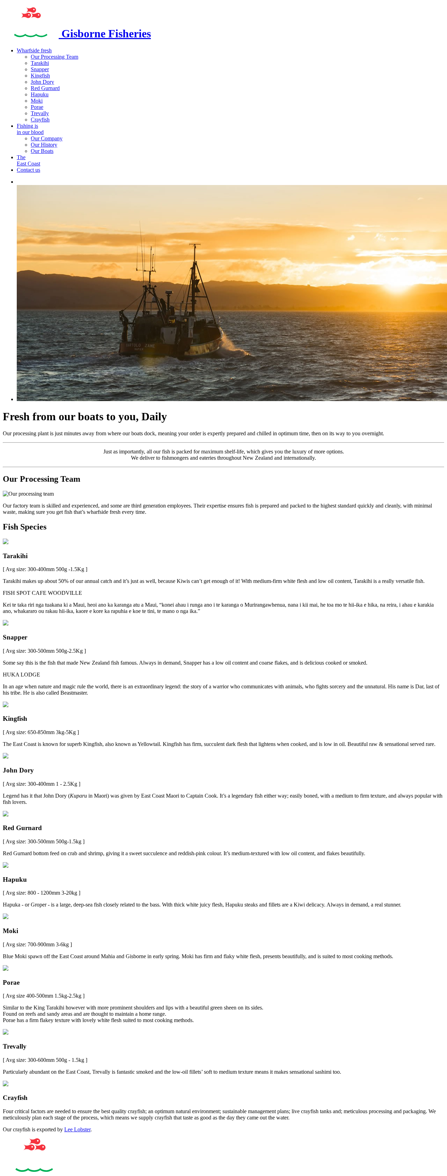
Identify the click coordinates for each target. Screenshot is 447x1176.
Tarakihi (40, 63)
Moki (37, 101)
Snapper (40, 69)
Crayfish (40, 120)
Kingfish (40, 76)
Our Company (47, 138)
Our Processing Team (54, 57)
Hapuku (40, 94)
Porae (37, 107)
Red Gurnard (45, 88)
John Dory (42, 82)
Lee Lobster (77, 1129)
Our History (44, 145)
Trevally (40, 113)
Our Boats (42, 151)
